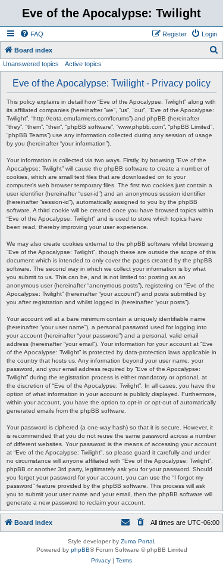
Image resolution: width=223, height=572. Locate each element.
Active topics (83, 63)
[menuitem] (31, 34)
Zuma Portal (137, 541)
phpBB (80, 549)
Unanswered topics (31, 63)
